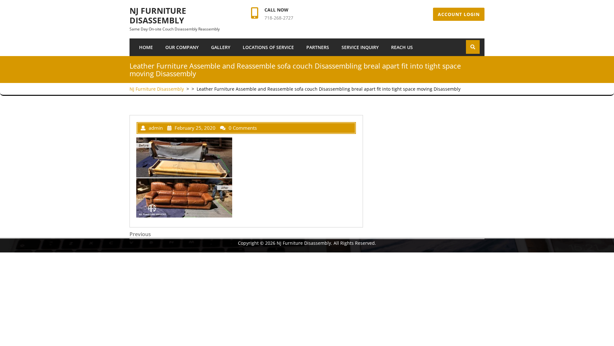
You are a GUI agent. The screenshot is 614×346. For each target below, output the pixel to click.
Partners (317, 47)
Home (146, 47)
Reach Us (402, 47)
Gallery (220, 47)
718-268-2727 (278, 18)
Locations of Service (268, 47)
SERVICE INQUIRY (360, 47)
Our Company (182, 47)
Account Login (459, 14)
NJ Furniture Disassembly (158, 15)
